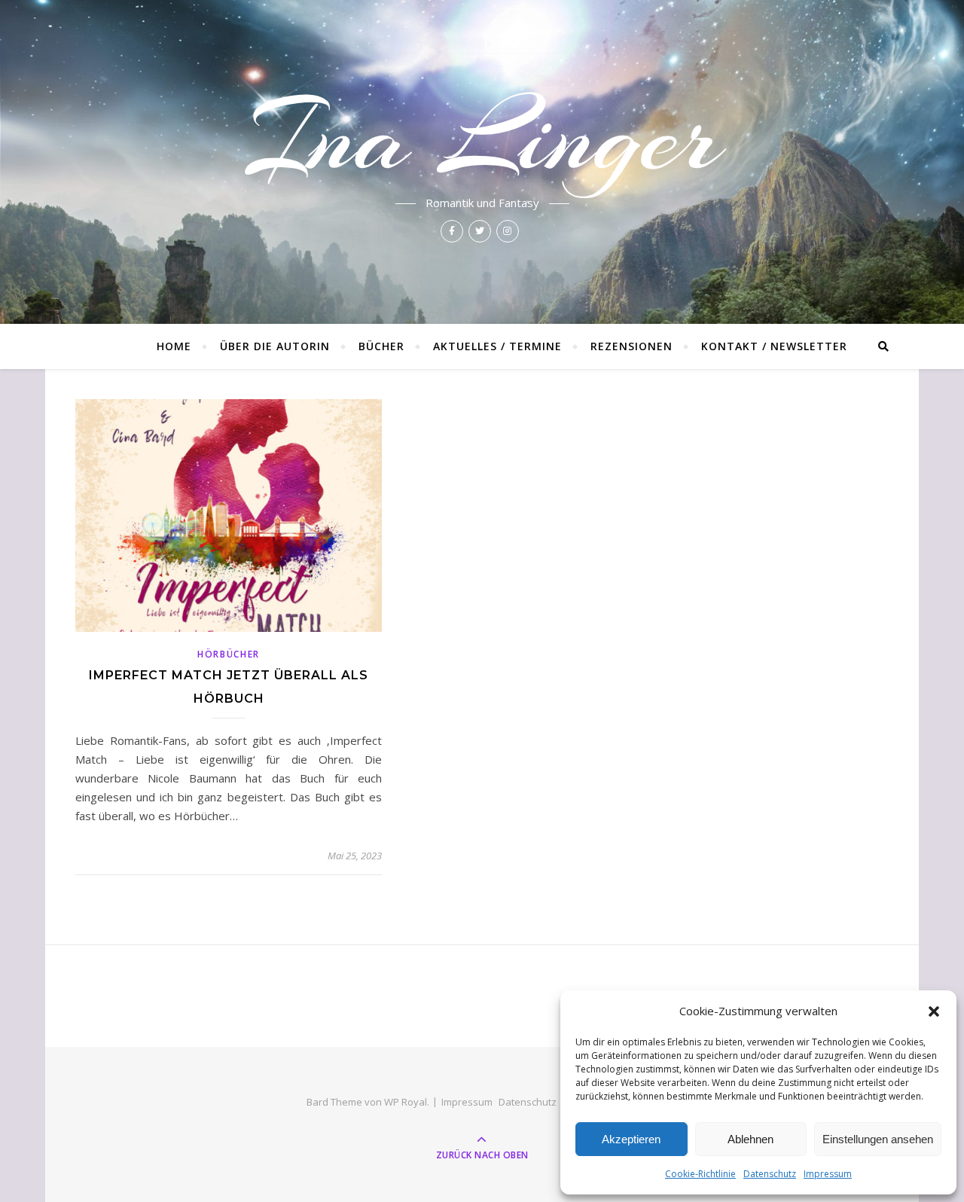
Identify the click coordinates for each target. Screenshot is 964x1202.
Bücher (381, 346)
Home (174, 346)
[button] (933, 1011)
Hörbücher (228, 654)
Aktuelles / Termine (497, 346)
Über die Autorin (275, 346)
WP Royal (405, 1102)
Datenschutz (769, 1173)
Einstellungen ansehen (877, 1139)
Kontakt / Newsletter (774, 346)
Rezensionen (631, 346)
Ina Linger (482, 137)
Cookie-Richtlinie (700, 1173)
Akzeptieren (631, 1139)
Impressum (828, 1173)
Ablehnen (750, 1139)
